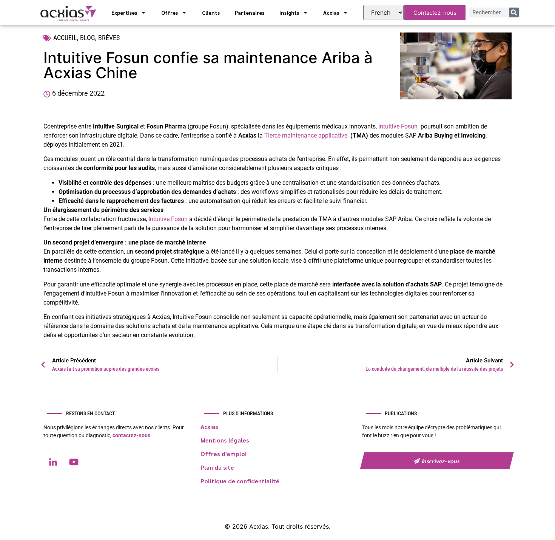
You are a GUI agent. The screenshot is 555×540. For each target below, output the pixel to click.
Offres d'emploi (223, 454)
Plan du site (217, 467)
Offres (169, 12)
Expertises (124, 12)
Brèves (109, 38)
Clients (211, 12)
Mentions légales (224, 440)
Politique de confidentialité (239, 481)
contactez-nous (131, 435)
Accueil (65, 38)
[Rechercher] (514, 12)
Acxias (331, 12)
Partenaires (249, 12)
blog (87, 38)
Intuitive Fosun (398, 126)
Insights (289, 12)
